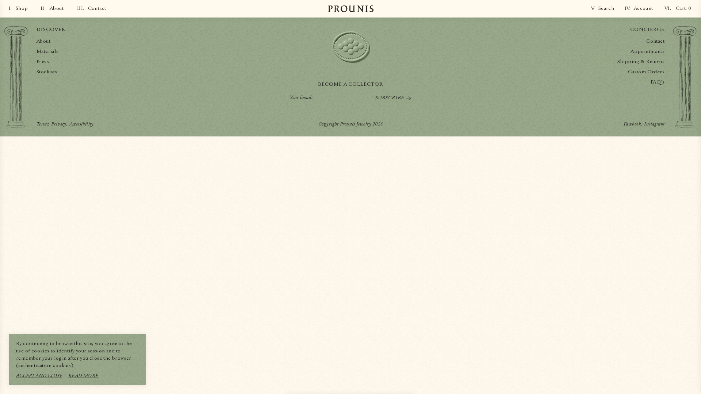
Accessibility (81, 124)
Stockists (47, 72)
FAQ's (657, 82)
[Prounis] (351, 8)
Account (643, 8)
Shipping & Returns (640, 62)
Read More (83, 376)
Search (606, 8)
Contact (655, 41)
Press (43, 62)
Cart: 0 (683, 8)
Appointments (647, 51)
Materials (48, 51)
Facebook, (633, 124)
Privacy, (59, 124)
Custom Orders (646, 72)
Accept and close (39, 376)
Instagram (654, 124)
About (43, 41)
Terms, (43, 124)
